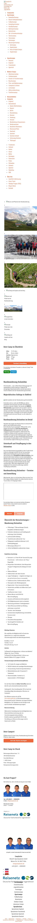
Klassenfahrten (11, 97)
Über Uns (9, 177)
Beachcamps (12, 81)
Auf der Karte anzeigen (18, 740)
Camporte (10, 99)
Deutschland (12, 104)
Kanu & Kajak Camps (16, 49)
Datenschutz (11, 918)
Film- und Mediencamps (15, 83)
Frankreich (12, 145)
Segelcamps (13, 47)
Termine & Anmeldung (20, 363)
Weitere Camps (11, 72)
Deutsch (11, 60)
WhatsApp (6, 371)
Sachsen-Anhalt (14, 136)
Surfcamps (13, 45)
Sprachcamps (11, 58)
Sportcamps (10, 15)
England (11, 101)
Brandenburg (13, 113)
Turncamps (12, 40)
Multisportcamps (13, 29)
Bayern (12, 108)
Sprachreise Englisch (18, 909)
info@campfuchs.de (12, 801)
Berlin (11, 110)
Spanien (11, 168)
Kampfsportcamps (14, 24)
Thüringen (13, 140)
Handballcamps (13, 26)
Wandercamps (7, 505)
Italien (10, 149)
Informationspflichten (10, 698)
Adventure (27, 920)
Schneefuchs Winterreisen (8, 920)
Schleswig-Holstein (15, 138)
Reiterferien (12, 31)
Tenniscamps (12, 36)
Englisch (11, 63)
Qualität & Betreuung (15, 179)
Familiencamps (13, 92)
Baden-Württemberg (15, 106)
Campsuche (10, 13)
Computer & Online (14, 85)
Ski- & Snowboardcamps (15, 33)
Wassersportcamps (14, 43)
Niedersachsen (14, 124)
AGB (6, 918)
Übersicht (9, 513)
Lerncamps (12, 88)
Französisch (12, 65)
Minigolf (31, 920)
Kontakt (11, 188)
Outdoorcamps (13, 76)
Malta (10, 154)
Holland (11, 147)
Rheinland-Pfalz (14, 129)
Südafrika (11, 170)
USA (10, 172)
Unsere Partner (18, 921)
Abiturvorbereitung (14, 90)
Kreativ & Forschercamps (16, 79)
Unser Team (12, 181)
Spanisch (11, 67)
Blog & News (12, 186)
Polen (10, 161)
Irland (10, 152)
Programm (19, 513)
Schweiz (11, 165)
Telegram (13, 371)
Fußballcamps (13, 22)
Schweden (11, 163)
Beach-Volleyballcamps (15, 20)
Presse (29, 918)
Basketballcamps (13, 17)
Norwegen (11, 156)
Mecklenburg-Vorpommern (17, 122)
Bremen (12, 115)
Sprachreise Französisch (18, 911)
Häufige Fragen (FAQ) (15, 183)
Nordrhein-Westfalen (16, 127)
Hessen (12, 120)
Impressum (18, 918)
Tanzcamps (12, 38)
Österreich (12, 158)
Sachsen (12, 133)
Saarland (12, 131)
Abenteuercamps (13, 74)
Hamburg (12, 117)
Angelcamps (13, 52)
